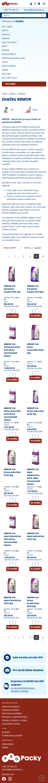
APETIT (5, 30)
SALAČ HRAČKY (9, 66)
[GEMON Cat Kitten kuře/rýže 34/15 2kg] (12, 457)
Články (5, 747)
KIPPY (4, 46)
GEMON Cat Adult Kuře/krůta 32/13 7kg (35, 536)
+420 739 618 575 (11, 10)
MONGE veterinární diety (13, 58)
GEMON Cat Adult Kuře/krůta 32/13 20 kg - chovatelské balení (12, 539)
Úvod (4, 93)
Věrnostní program (11, 706)
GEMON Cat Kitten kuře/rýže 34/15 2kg (12, 472)
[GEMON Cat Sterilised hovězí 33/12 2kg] (35, 274)
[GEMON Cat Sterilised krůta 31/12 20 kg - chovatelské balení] (12, 332)
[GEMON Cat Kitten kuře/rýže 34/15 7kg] (35, 396)
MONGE (5, 50)
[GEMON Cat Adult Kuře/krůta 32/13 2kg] (12, 585)
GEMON (5, 38)
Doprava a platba (10, 710)
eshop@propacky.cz (34, 10)
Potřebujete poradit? (12, 735)
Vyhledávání (8, 744)
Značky (12, 93)
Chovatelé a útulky (11, 724)
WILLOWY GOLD (9, 77)
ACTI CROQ (7, 26)
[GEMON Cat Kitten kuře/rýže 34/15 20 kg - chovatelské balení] (12, 396)
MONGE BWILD (9, 54)
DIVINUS (6, 34)
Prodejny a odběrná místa (14, 717)
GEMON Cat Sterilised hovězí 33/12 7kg (12, 289)
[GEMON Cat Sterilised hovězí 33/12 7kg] (12, 274)
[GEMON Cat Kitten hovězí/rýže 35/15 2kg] (35, 585)
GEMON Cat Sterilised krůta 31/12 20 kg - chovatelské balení (12, 350)
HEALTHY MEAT (9, 42)
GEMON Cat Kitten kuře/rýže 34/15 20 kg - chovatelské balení (12, 414)
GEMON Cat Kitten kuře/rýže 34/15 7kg (35, 411)
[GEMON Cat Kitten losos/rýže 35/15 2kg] (35, 332)
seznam (37, 247)
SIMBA (5, 70)
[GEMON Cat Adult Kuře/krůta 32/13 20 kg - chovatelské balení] (12, 521)
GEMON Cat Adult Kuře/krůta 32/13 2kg (12, 600)
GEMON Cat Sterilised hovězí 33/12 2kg (35, 289)
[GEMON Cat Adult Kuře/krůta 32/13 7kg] (35, 521)
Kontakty (6, 732)
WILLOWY (6, 73)
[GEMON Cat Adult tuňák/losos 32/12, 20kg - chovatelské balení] (35, 457)
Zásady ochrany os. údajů (14, 720)
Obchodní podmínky (12, 713)
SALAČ (5, 62)
